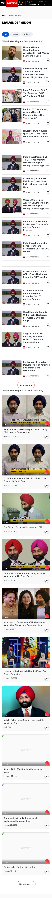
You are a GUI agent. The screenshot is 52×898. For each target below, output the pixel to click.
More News (25, 385)
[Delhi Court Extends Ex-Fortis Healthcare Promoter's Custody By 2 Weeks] (11, 249)
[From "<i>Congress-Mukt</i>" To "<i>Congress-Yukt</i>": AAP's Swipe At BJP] (11, 96)
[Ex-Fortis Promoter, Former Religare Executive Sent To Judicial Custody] (11, 297)
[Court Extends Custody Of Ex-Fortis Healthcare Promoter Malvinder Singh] (11, 319)
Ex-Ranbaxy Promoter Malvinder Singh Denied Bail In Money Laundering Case (36, 182)
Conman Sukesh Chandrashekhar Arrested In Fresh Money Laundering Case (36, 51)
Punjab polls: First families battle (19, 867)
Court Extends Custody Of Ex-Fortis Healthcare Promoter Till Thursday (35, 274)
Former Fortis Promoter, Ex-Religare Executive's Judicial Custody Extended (35, 225)
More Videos (25, 884)
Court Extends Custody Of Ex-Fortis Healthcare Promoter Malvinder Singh (35, 316)
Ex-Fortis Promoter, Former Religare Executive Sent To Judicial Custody (33, 294)
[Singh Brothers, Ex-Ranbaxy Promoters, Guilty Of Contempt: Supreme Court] (11, 340)
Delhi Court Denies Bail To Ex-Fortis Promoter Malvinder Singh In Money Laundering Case (36, 161)
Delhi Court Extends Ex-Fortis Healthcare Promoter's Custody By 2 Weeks (36, 247)
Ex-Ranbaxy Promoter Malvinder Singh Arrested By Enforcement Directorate (36, 366)
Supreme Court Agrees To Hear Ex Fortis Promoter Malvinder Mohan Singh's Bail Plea (35, 73)
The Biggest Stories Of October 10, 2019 (22, 527)
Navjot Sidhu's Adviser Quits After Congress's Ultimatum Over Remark (35, 133)
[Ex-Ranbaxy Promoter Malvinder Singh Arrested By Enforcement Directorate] (11, 368)
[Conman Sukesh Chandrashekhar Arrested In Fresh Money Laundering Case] (11, 54)
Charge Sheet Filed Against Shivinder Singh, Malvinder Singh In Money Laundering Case (36, 204)
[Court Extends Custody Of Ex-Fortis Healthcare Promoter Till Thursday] (11, 277)
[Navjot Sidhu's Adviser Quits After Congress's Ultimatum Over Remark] (11, 136)
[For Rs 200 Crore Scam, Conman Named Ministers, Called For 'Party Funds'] (11, 116)
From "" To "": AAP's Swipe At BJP (35, 93)
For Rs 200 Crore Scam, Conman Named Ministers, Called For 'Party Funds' (35, 113)
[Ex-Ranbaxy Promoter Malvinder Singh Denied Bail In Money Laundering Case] (11, 185)
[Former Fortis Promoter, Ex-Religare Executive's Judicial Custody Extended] (11, 228)
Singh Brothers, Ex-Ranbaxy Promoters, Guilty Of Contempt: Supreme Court (34, 338)
